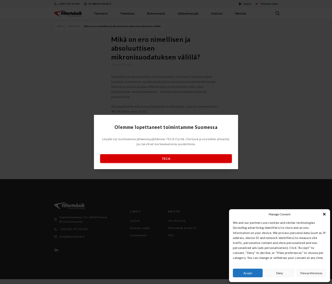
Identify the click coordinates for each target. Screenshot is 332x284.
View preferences (311, 273)
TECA (166, 158)
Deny (279, 273)
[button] (324, 214)
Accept (247, 273)
